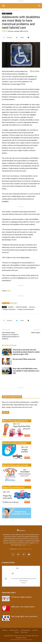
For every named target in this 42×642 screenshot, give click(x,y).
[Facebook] (13, 554)
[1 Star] (2, 31)
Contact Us (35, 630)
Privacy (16, 632)
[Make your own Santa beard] (6, 608)
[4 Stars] (6, 31)
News (8, 10)
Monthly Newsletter (12, 397)
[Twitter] (29, 554)
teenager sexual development (25, 309)
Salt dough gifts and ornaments (24, 616)
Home (3, 10)
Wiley (9, 291)
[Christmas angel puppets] (6, 598)
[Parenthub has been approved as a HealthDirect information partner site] (21, 568)
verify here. (23, 582)
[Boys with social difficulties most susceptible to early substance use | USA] (7, 370)
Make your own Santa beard (22, 607)
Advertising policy (25, 630)
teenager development (9, 309)
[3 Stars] (4, 31)
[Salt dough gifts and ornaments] (6, 618)
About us (28, 545)
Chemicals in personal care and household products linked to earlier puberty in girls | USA (26, 352)
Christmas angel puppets (21, 597)
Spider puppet (35, 332)
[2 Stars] (3, 31)
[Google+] (18, 554)
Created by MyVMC (15, 639)
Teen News (15, 10)
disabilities (11, 307)
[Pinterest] (24, 554)
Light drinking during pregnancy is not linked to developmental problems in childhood (10, 336)
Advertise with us (14, 630)
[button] (39, 5)
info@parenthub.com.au (24, 549)
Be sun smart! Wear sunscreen (24, 359)
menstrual (32, 307)
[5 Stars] (7, 31)
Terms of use (24, 632)
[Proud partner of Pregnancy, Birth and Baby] (21, 573)
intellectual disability (21, 307)
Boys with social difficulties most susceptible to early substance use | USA (26, 371)
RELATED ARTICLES (9, 345)
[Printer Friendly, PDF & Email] (34, 71)
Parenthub (21, 636)
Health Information (27, 639)
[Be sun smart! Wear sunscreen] (7, 361)
